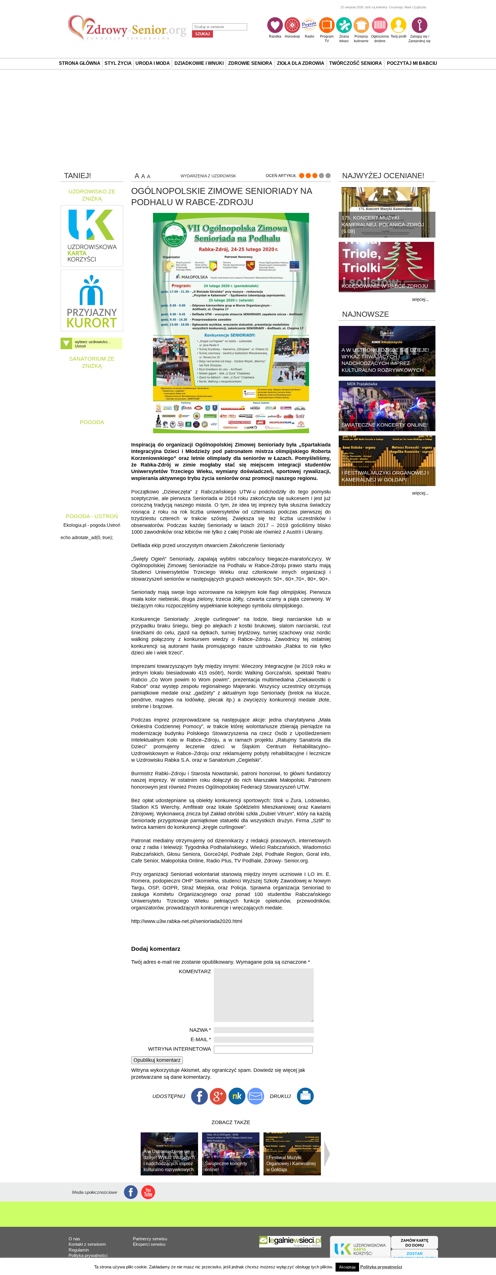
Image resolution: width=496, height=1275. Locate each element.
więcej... (420, 299)
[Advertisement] (248, 120)
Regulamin (79, 1249)
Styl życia (118, 63)
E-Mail (255, 1096)
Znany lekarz (344, 38)
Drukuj (305, 1096)
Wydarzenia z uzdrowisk (208, 176)
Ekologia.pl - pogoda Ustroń (91, 525)
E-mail (201, 1039)
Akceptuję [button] (347, 1267)
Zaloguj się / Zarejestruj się (419, 38)
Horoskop (292, 36)
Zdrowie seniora (250, 63)
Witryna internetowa (179, 1049)
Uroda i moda (152, 63)
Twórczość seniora (355, 63)
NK (236, 1096)
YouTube (148, 1192)
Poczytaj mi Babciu (412, 63)
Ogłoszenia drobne (380, 38)
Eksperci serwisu (149, 1244)
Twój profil (398, 36)
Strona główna (79, 63)
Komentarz (195, 971)
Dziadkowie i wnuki (199, 63)
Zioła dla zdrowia (300, 63)
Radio (309, 36)
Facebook (199, 1096)
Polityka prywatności (88, 1255)
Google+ (218, 1096)
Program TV (327, 38)
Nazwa (200, 1030)
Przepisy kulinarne (361, 38)
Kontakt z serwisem (87, 1244)
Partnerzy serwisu (150, 1238)
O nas (74, 1238)
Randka (275, 36)
